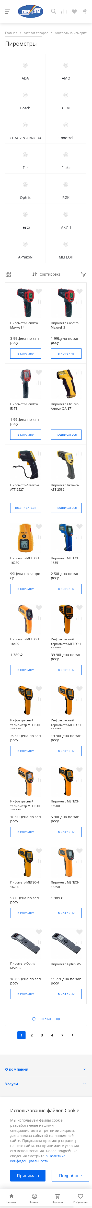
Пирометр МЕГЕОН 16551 (65, 560)
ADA (25, 78)
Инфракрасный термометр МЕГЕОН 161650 (66, 725)
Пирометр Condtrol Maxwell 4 (24, 325)
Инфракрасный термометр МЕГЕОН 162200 (66, 644)
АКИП (66, 227)
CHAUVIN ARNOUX (25, 137)
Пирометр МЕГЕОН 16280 (24, 560)
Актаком (25, 257)
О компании (16, 1069)
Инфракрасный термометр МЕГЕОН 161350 (25, 806)
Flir (25, 167)
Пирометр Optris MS (66, 964)
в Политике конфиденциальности (37, 1158)
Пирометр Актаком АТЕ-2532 (65, 487)
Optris (25, 197)
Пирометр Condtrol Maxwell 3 (65, 325)
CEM (66, 108)
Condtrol (66, 137)
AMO (66, 78)
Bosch (25, 108)
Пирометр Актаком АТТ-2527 (24, 487)
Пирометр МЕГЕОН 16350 (65, 884)
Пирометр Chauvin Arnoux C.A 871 (64, 406)
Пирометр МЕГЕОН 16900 (65, 803)
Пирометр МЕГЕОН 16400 (24, 641)
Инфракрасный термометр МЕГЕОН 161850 (25, 725)
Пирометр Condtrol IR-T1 (24, 406)
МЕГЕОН (66, 257)
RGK (66, 197)
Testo (25, 227)
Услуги (11, 1083)
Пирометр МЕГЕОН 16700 (24, 884)
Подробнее (70, 1175)
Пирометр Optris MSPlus (22, 965)
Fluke (66, 167)
